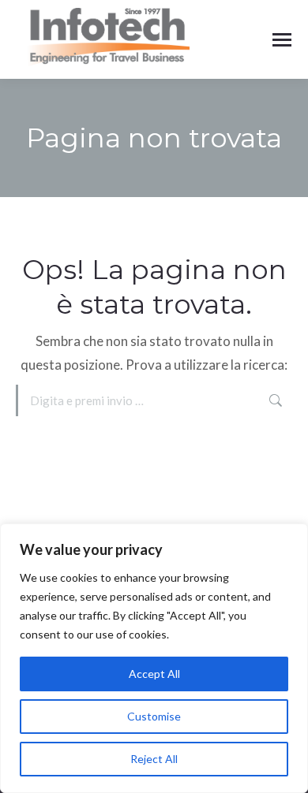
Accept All (154, 673)
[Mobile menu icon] (282, 40)
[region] (154, 658)
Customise (154, 716)
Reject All (154, 758)
